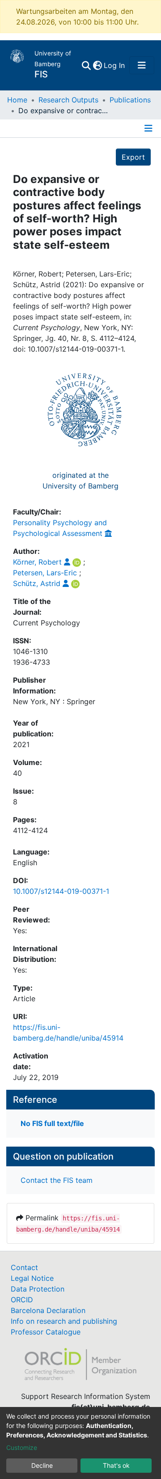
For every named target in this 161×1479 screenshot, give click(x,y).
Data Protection (37, 1288)
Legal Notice (32, 1278)
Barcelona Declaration (48, 1310)
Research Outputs (68, 99)
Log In (115, 65)
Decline (42, 1465)
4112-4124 (30, 830)
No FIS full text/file (52, 1123)
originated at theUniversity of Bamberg (80, 480)
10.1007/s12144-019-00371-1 (61, 891)
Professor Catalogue (45, 1331)
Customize (21, 1447)
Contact (24, 1267)
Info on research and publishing (64, 1321)
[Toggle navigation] (141, 65)
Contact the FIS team (57, 1180)
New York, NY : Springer (54, 701)
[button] (97, 65)
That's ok (116, 1465)
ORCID (22, 1299)
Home (17, 99)
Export (133, 157)
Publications (130, 99)
